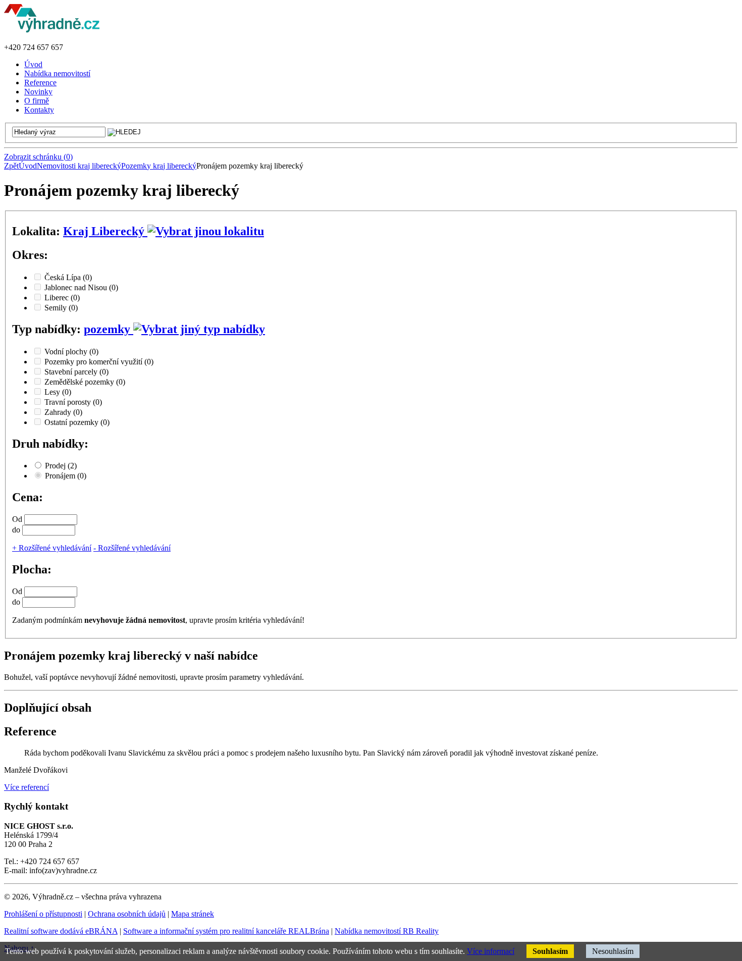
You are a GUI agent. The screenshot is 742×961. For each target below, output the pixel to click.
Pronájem (65, 475)
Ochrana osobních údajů (127, 914)
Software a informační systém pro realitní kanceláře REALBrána (226, 931)
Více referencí (26, 787)
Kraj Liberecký (105, 231)
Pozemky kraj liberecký (158, 166)
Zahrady (63, 412)
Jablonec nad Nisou (81, 287)
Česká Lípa (68, 277)
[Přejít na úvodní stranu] (51, 30)
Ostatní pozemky (77, 422)
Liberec (62, 297)
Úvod (28, 166)
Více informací (490, 951)
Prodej (61, 465)
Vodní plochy (71, 351)
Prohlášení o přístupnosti (43, 914)
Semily (61, 307)
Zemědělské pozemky (84, 382)
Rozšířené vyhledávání (51, 548)
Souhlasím (550, 951)
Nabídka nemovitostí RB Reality (387, 931)
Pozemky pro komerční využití (98, 361)
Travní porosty (73, 402)
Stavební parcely (76, 371)
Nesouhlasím (612, 951)
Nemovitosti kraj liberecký (79, 166)
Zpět (11, 166)
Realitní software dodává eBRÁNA (61, 931)
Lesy (57, 392)
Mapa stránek (192, 914)
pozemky (108, 329)
